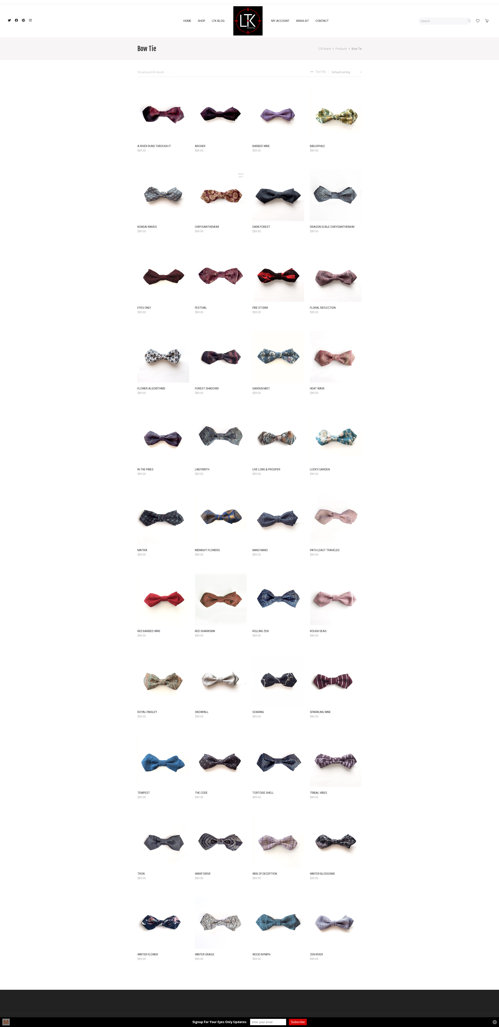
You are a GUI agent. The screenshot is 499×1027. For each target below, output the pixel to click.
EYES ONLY (144, 307)
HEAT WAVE (317, 388)
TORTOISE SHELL (263, 792)
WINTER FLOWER (147, 954)
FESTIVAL (201, 307)
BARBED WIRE (261, 146)
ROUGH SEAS (318, 631)
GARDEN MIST (261, 388)
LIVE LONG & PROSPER (266, 469)
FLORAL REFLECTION (323, 307)
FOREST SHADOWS (207, 388)
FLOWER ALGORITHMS (151, 388)
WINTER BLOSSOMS (322, 873)
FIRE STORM (260, 307)
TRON (141, 873)
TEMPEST (143, 792)
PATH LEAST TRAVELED (325, 550)
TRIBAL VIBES (318, 792)
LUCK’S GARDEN (320, 469)
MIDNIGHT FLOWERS (207, 550)
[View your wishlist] (478, 20)
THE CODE (201, 792)
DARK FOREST (261, 226)
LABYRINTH (202, 469)
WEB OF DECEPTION (264, 873)
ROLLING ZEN (260, 631)
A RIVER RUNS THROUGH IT (154, 146)
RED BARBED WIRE (148, 631)
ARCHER (200, 146)
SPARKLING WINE (320, 712)
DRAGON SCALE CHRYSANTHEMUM (332, 226)
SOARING (258, 712)
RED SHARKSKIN (205, 631)
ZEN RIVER (316, 954)
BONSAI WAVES (147, 226)
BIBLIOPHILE (317, 146)
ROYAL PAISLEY (147, 712)
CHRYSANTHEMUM (207, 226)
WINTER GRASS (204, 954)
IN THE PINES (145, 469)
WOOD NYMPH (261, 954)
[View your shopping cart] (488, 20)
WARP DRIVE (203, 873)
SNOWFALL (202, 712)
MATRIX (142, 550)
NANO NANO (260, 550)
